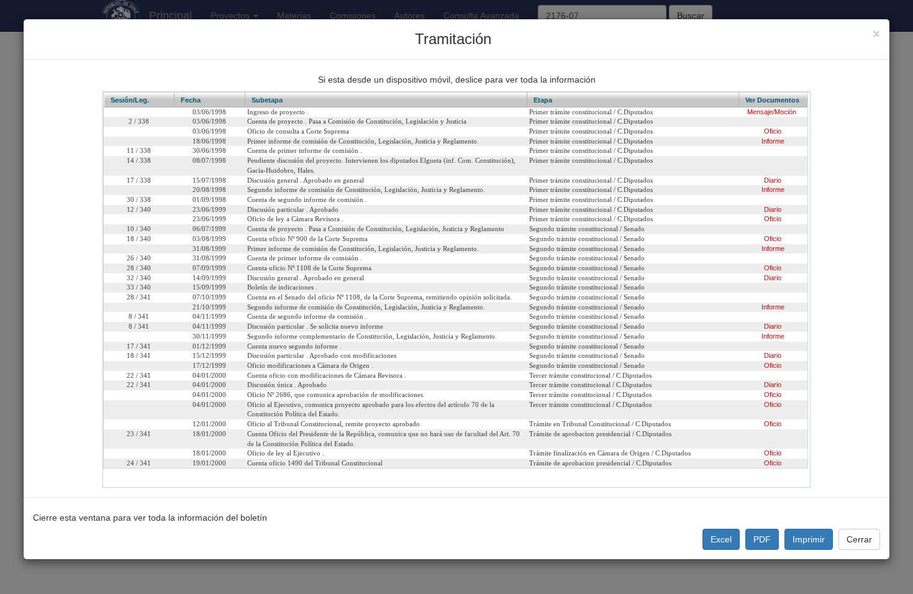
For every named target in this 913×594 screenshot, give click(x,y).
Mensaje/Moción (771, 112)
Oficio (772, 131)
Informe (772, 141)
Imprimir (809, 539)
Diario (772, 180)
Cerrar (859, 539)
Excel (721, 539)
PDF (762, 539)
